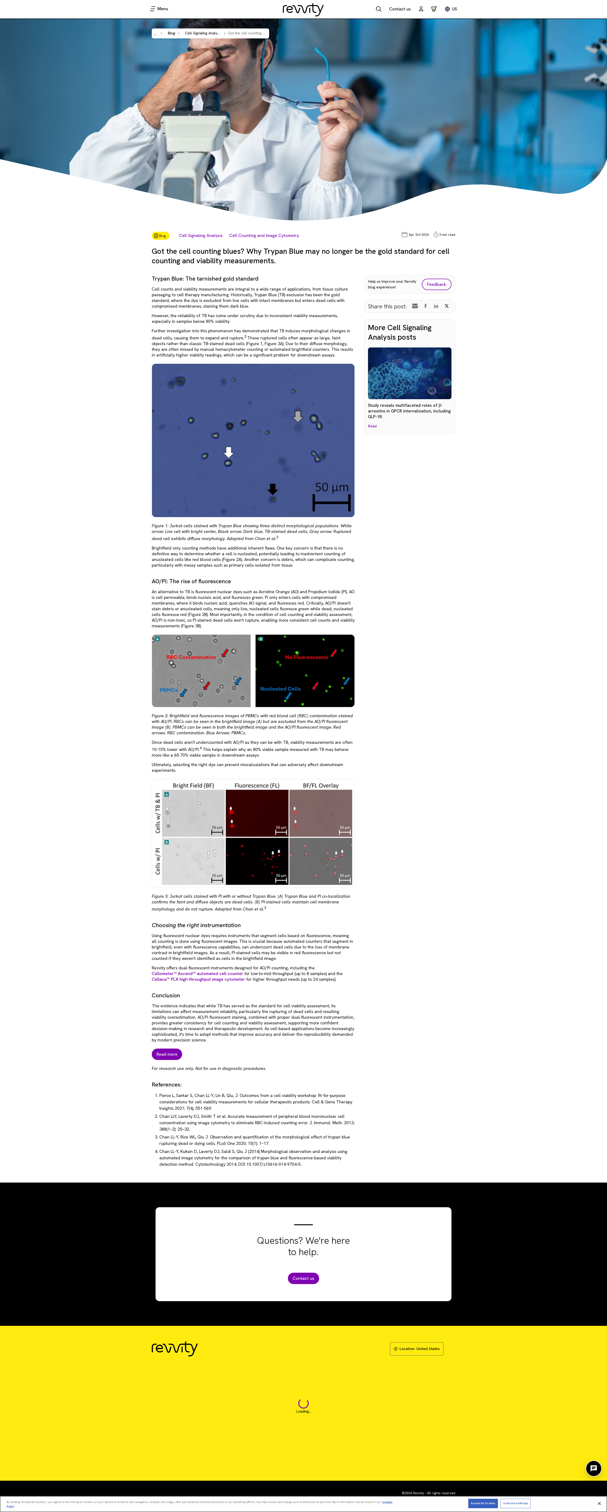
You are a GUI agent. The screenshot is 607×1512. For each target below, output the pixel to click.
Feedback (436, 284)
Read (372, 426)
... (155, 33)
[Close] (599, 1503)
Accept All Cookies (483, 1503)
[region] (303, 1504)
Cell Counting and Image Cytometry (264, 235)
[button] (421, 9)
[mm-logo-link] (303, 9)
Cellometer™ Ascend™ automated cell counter (197, 973)
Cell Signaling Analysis (201, 235)
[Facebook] (425, 306)
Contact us (400, 9)
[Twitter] (447, 306)
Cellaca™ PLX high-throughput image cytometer (198, 979)
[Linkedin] (436, 306)
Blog (171, 33)
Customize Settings (515, 1503)
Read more (166, 1054)
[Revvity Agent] (593, 1468)
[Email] (415, 306)
